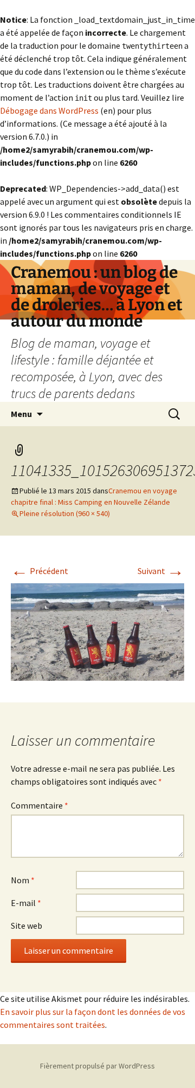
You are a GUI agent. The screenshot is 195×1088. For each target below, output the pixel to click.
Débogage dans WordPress (49, 110)
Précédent (39, 570)
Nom (23, 880)
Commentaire (39, 805)
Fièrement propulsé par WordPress (97, 1066)
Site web (26, 925)
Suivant (161, 570)
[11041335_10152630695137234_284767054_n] (97, 631)
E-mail (26, 902)
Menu (21, 413)
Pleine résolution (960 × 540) (65, 513)
